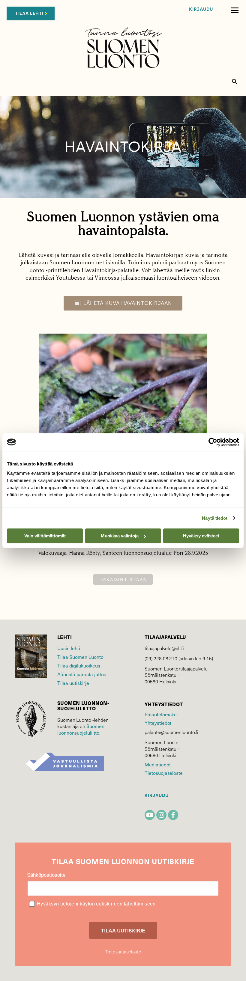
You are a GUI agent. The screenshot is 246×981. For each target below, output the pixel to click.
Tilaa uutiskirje (73, 683)
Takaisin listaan (123, 579)
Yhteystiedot (158, 723)
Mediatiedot (157, 764)
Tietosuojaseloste (164, 773)
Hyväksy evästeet (201, 535)
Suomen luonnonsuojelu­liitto (80, 729)
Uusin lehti (68, 648)
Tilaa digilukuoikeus (78, 665)
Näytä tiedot (214, 518)
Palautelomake (161, 714)
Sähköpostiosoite (46, 875)
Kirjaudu (201, 9)
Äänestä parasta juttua (81, 674)
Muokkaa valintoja (120, 535)
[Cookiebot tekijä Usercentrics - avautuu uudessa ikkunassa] (213, 442)
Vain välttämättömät (45, 535)
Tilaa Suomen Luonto (80, 657)
